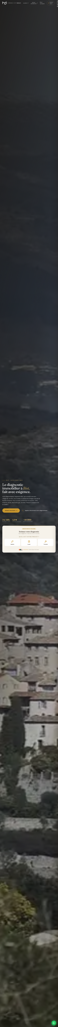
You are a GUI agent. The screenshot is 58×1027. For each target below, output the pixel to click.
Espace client (51, 3)
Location (25, 3)
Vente (19, 3)
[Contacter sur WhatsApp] (54, 1023)
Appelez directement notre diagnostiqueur (36, 510)
